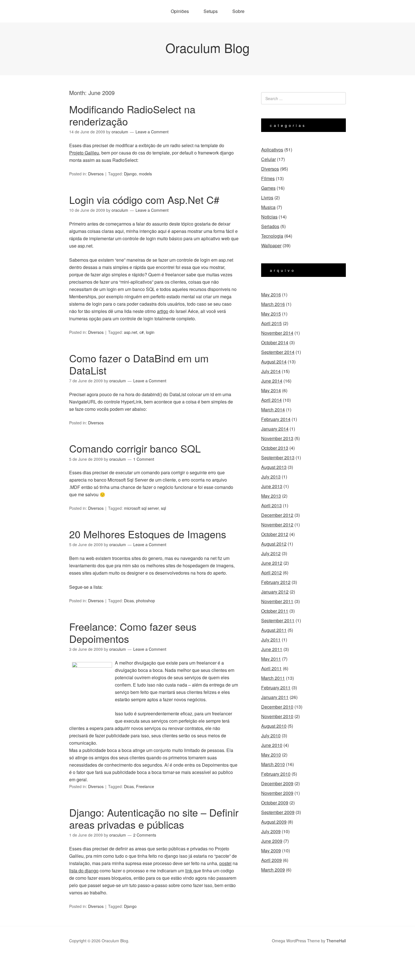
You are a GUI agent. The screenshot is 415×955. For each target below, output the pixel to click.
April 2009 (271, 860)
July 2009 (271, 831)
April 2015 (271, 323)
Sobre (238, 11)
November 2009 (277, 793)
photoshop (145, 600)
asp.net (130, 332)
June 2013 (271, 486)
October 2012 (274, 534)
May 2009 (271, 850)
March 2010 (273, 764)
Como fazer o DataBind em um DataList (139, 364)
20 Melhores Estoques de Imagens (147, 534)
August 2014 (274, 361)
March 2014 (273, 409)
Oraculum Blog (207, 47)
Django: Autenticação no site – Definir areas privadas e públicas (154, 818)
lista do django (84, 870)
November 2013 (277, 438)
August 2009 (274, 822)
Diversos (96, 174)
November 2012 (277, 524)
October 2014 (274, 342)
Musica (268, 207)
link (189, 870)
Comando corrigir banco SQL (135, 448)
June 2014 (271, 381)
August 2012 (274, 544)
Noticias (269, 216)
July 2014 (271, 371)
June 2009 (271, 841)
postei (225, 863)
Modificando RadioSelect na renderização (132, 115)
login (150, 332)
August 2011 (274, 630)
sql (163, 508)
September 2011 (277, 620)
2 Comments (144, 835)
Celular (268, 159)
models (145, 174)
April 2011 (271, 668)
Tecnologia (272, 236)
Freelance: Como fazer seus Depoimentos (132, 632)
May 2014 (271, 390)
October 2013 (274, 448)
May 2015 (271, 313)
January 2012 (275, 591)
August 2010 (274, 726)
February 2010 (275, 774)
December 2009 (277, 783)
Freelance (145, 786)
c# (141, 332)
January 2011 (275, 697)
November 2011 (277, 601)
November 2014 (277, 333)
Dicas (129, 600)
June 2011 (271, 649)
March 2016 (273, 304)
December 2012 (277, 515)
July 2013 (271, 476)
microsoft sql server (141, 508)
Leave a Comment (152, 131)
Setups (211, 11)
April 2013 (271, 505)
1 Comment (143, 459)
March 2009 (273, 869)
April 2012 (271, 572)
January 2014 (275, 428)
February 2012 (275, 582)
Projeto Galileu (84, 152)
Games (268, 188)
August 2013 (274, 467)
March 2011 (273, 678)
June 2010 (271, 745)
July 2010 (271, 735)
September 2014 (277, 352)
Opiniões (180, 11)
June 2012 (271, 563)
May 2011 (271, 659)
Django (130, 174)
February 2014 (275, 419)
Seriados (270, 226)
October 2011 (274, 611)
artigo (162, 311)
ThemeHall (336, 940)
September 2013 (277, 457)
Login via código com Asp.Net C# (144, 199)
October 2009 (274, 802)
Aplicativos (272, 149)
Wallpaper (271, 245)
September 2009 (277, 812)
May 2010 (271, 754)
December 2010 (277, 706)
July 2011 (271, 639)
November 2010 (277, 716)
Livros (267, 197)
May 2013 (271, 496)
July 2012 (271, 553)
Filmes (268, 178)
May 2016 (271, 294)
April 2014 (271, 400)
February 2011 (275, 687)
